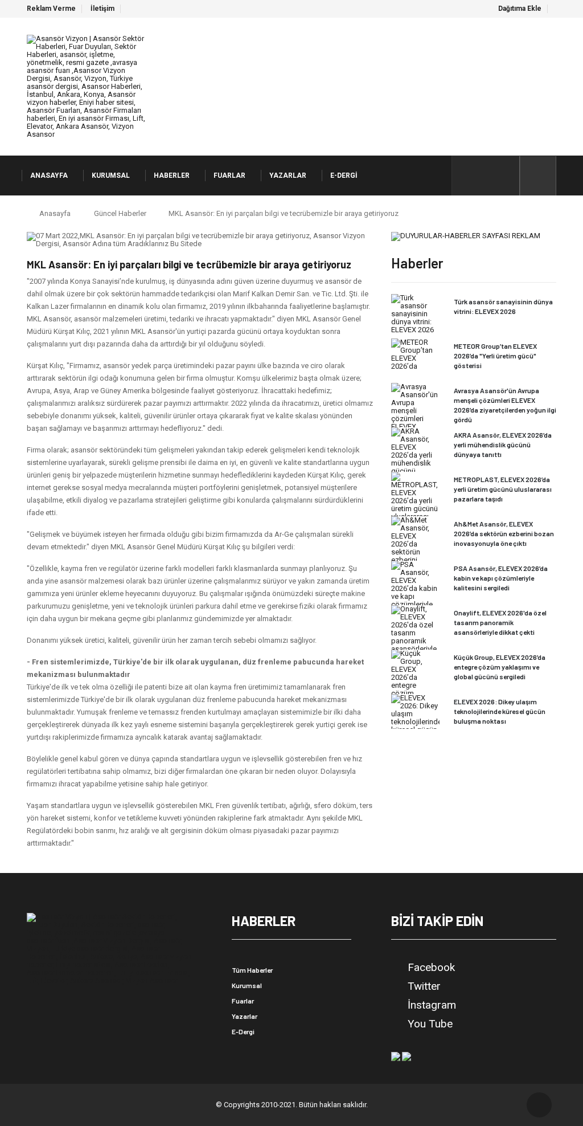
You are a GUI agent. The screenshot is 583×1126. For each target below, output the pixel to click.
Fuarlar (243, 1001)
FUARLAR (229, 175)
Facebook (431, 967)
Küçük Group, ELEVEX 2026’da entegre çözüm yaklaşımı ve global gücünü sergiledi (499, 666)
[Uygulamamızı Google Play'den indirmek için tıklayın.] (395, 1055)
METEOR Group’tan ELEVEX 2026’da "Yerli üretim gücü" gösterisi (495, 355)
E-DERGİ (344, 175)
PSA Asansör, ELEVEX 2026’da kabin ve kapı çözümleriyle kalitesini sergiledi (501, 577)
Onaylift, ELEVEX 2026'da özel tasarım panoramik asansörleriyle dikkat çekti (500, 622)
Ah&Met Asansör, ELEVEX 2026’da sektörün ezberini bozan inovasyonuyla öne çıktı (504, 533)
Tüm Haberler (252, 970)
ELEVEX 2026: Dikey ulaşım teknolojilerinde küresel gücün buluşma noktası (499, 711)
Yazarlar (244, 1016)
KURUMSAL (111, 175)
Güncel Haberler (120, 213)
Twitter (424, 986)
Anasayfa (55, 213)
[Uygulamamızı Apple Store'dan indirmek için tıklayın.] (406, 1055)
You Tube (430, 1024)
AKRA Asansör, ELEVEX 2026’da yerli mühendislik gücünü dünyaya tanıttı (503, 444)
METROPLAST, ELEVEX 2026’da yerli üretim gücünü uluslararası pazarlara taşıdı (503, 489)
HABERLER (172, 175)
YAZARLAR (287, 175)
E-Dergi (243, 1031)
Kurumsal (247, 985)
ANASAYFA (49, 175)
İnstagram (432, 1005)
